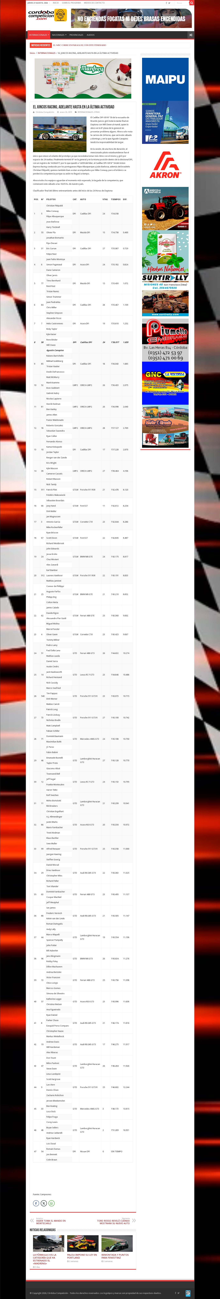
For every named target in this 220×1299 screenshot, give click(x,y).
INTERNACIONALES (38, 35)
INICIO (56, 3)
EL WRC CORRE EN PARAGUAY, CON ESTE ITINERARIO (79, 45)
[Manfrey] (83, 78)
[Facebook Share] (36, 1203)
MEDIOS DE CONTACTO (94, 3)
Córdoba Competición (45, 112)
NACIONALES (58, 35)
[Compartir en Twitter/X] (44, 1203)
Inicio (32, 53)
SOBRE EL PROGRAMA (71, 3)
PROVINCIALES (76, 35)
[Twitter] (169, 3)
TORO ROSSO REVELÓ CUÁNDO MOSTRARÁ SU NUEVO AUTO (113, 1221)
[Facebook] (166, 3)
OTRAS (97, 112)
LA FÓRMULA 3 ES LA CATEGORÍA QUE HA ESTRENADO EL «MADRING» (44, 1259)
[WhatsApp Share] (51, 1203)
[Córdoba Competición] (41, 14)
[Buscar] (191, 2)
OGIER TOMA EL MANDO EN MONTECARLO (51, 1221)
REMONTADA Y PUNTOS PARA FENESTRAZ (115, 1256)
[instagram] (172, 3)
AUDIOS (91, 35)
